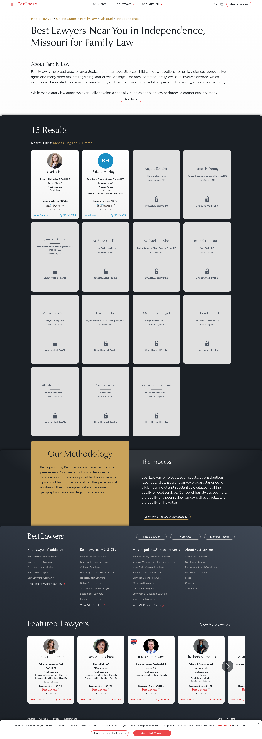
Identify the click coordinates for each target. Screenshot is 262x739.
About (31, 718)
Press (188, 577)
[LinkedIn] (233, 719)
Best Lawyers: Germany (40, 577)
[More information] (63, 204)
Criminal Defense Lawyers (147, 577)
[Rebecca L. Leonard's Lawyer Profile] (156, 401)
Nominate (185, 536)
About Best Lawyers (196, 556)
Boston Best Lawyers (91, 593)
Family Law (88, 19)
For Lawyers (123, 4)
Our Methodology (195, 561)
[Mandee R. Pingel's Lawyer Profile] (156, 329)
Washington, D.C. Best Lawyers (97, 572)
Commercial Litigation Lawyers (150, 593)
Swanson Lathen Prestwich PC (151, 664)
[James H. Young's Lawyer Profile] (207, 184)
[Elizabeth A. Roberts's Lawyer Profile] (201, 650)
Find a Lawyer (42, 19)
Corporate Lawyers (143, 588)
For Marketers (150, 4)
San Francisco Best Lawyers (95, 588)
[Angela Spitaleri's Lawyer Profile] (156, 184)
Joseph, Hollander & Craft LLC (55, 179)
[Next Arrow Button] (227, 666)
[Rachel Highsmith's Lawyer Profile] (207, 257)
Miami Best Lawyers (91, 599)
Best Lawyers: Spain (38, 572)
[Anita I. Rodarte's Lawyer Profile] (55, 329)
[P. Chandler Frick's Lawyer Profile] (207, 329)
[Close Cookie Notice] (258, 723)
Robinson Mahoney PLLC (51, 664)
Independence (127, 19)
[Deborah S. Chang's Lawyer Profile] (101, 650)
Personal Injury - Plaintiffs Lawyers (151, 556)
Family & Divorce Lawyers (147, 572)
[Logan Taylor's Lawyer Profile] (105, 329)
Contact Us (191, 588)
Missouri (106, 19)
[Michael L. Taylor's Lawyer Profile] (156, 257)
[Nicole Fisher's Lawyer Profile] (105, 401)
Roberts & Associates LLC (201, 664)
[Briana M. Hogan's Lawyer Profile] (105, 165)
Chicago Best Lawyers (92, 567)
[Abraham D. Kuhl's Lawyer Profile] (55, 401)
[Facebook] (220, 719)
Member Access (219, 536)
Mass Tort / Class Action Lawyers (150, 567)
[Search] (216, 4)
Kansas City (61, 143)
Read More (130, 99)
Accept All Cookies (152, 733)
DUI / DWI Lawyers (143, 583)
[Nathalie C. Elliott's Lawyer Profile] (105, 257)
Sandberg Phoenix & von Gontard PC (105, 179)
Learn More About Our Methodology (166, 516)
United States (66, 19)
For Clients (99, 4)
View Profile (39, 215)
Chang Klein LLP (101, 664)
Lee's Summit (82, 143)
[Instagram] (226, 719)
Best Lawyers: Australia (40, 567)
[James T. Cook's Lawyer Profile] (55, 257)
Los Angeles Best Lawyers (94, 561)
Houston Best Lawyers (92, 577)
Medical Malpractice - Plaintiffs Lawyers (154, 561)
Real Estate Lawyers (144, 599)
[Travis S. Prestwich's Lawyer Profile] (151, 650)
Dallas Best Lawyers (91, 583)
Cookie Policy (223, 725)
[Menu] (12, 4)
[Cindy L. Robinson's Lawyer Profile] (50, 650)
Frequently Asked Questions (201, 567)
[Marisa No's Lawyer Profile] (55, 165)
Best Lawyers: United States (42, 556)
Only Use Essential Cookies (110, 733)
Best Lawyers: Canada (39, 561)
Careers (189, 583)
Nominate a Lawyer (196, 572)
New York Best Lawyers (93, 556)
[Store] (221, 4)
